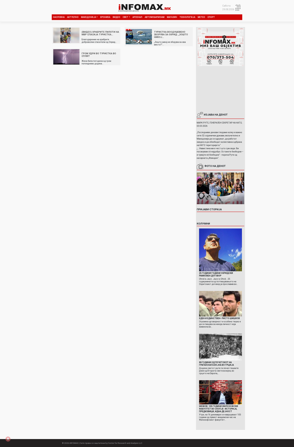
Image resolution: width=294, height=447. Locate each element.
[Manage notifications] (8, 439)
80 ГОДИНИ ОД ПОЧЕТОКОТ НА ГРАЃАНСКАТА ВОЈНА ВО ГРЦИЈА (216, 363)
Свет (125, 17)
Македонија (88, 17)
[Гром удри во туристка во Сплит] (66, 56)
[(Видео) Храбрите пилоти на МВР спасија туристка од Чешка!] (66, 35)
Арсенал (137, 17)
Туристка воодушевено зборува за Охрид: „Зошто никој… (171, 35)
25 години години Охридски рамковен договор (216, 274)
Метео (201, 17)
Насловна (59, 17)
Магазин (172, 17)
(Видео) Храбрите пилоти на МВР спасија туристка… (100, 33)
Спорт (211, 17)
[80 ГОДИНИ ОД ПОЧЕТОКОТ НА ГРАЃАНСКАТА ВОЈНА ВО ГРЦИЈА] (220, 346)
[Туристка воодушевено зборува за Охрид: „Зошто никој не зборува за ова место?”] (139, 36)
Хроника (105, 17)
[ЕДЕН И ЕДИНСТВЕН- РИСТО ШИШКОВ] (220, 303)
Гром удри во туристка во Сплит (99, 54)
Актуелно (73, 17)
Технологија (187, 17)
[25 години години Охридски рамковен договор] (220, 249)
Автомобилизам (154, 17)
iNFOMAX (74, 443)
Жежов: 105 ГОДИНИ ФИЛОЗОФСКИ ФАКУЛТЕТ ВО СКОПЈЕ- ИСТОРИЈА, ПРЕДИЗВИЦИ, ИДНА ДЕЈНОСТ (218, 409)
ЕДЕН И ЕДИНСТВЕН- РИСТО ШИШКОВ (219, 318)
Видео (116, 17)
